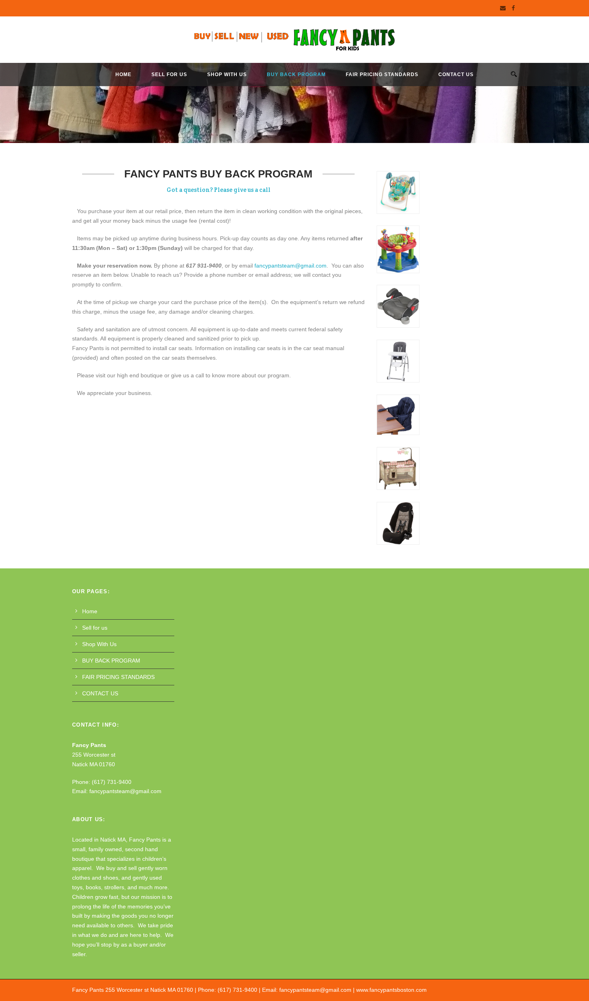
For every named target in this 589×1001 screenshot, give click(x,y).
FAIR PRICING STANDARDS (382, 74)
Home (123, 74)
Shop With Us (227, 74)
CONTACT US (456, 74)
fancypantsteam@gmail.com (290, 265)
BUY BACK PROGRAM (296, 74)
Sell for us (169, 74)
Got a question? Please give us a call (218, 189)
